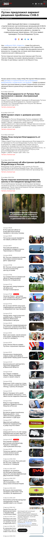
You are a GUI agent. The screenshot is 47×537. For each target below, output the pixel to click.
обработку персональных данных (25, 523)
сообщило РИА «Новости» (14, 45)
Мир (3, 18)
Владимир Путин (8, 18)
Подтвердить (22, 530)
